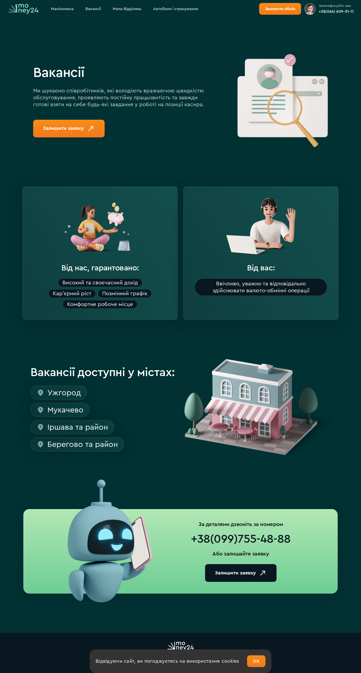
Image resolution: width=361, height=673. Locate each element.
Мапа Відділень (127, 9)
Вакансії (93, 9)
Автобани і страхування (175, 9)
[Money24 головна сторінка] (23, 9)
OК (256, 661)
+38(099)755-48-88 (241, 539)
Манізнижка (62, 9)
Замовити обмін (280, 9)
